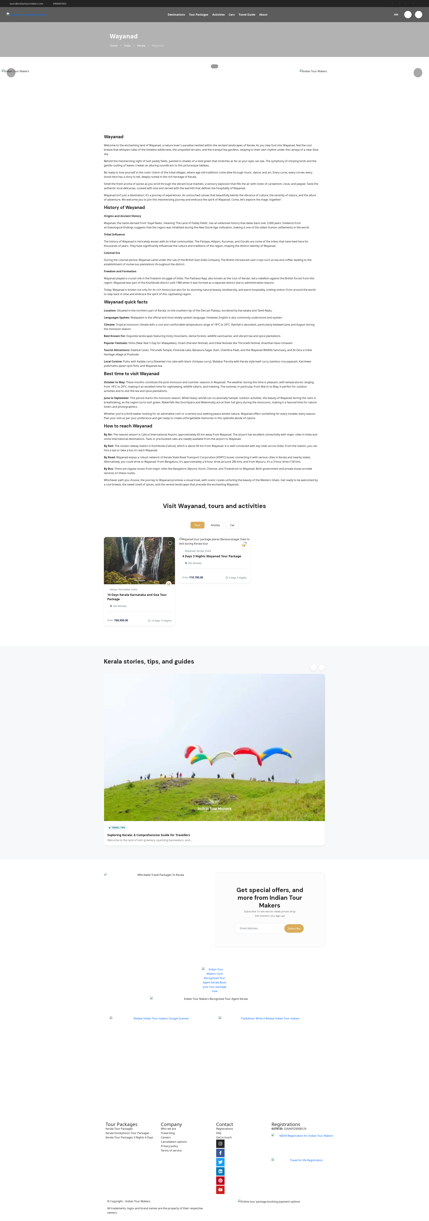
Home (113, 45)
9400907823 (59, 3)
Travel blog (168, 1133)
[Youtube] (220, 1190)
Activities (218, 14)
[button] (408, 14)
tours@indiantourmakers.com (26, 3)
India (127, 45)
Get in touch (224, 1137)
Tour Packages (198, 14)
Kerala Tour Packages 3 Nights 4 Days (129, 1137)
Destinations (176, 14)
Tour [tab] (197, 525)
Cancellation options (174, 1142)
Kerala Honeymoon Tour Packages (127, 1133)
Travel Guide (247, 14)
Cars (232, 14)
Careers (166, 1137)
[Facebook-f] (220, 1153)
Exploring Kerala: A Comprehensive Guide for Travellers (148, 835)
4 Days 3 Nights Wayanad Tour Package (211, 556)
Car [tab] (232, 525)
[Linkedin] (220, 1171)
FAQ (218, 1133)
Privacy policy (169, 1146)
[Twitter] (220, 1162)
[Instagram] (220, 1144)
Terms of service (171, 1150)
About (263, 14)
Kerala (141, 45)
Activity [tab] (215, 525)
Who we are (168, 1129)
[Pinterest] (220, 1180)
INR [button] (396, 14)
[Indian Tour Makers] (169, 584)
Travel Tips (118, 827)
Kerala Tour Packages (119, 1129)
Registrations (224, 1129)
